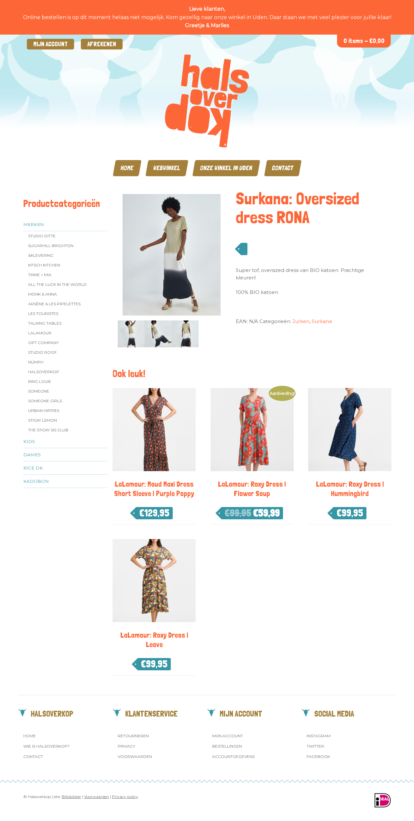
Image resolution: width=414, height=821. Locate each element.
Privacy (126, 746)
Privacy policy (125, 796)
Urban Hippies (43, 410)
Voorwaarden (135, 756)
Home (127, 168)
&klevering (40, 255)
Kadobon (36, 481)
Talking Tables (44, 323)
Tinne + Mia (39, 274)
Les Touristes (43, 313)
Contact (282, 168)
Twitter (315, 746)
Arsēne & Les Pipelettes (54, 303)
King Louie (39, 381)
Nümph (35, 362)
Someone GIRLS (45, 400)
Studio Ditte (42, 235)
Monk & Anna (42, 294)
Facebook (318, 756)
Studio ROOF (42, 352)
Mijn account (50, 44)
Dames (32, 454)
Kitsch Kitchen (44, 265)
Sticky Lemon (42, 420)
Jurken (301, 321)
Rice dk (33, 467)
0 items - (364, 41)
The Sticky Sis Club (48, 429)
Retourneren (133, 735)
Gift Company (43, 342)
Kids (29, 441)
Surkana (322, 321)
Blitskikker (71, 796)
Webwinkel (167, 168)
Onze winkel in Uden (226, 168)
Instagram (319, 735)
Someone (38, 391)
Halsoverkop (43, 371)
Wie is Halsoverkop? (46, 746)
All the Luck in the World (57, 284)
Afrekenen (101, 44)
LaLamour (39, 332)
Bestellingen (227, 746)
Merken (33, 224)
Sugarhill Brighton (50, 245)
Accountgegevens (233, 756)
